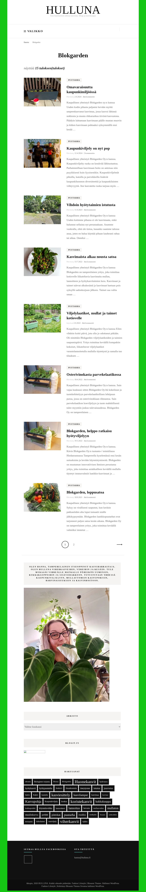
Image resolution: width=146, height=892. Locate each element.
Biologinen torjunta (42, 782)
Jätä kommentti (89, 97)
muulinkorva (31, 814)
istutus (97, 788)
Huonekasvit (85, 781)
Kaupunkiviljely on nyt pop (88, 148)
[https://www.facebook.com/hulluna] (28, 859)
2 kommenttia (89, 153)
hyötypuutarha (45, 788)
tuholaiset (40, 821)
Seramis (102, 815)
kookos (64, 801)
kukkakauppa (103, 801)
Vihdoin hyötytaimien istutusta (91, 205)
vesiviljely (52, 821)
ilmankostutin (71, 788)
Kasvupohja (33, 801)
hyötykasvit (30, 788)
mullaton (112, 808)
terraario (29, 821)
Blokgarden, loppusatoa (85, 492)
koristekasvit (81, 801)
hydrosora (104, 782)
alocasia (28, 782)
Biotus (55, 782)
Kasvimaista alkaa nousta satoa (91, 257)
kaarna (27, 795)
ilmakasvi (59, 788)
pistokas (56, 814)
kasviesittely (60, 795)
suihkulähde (113, 815)
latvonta (86, 808)
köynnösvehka (45, 808)
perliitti (45, 815)
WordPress (99, 886)
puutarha (69, 815)
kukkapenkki (30, 808)
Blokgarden (66, 782)
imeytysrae (85, 788)
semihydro (93, 815)
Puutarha (74, 80)
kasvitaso (105, 795)
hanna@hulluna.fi (82, 857)
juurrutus (108, 788)
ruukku (82, 814)
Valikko (35, 31)
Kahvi (35, 795)
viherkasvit (69, 821)
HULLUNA (73, 10)
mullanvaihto (98, 808)
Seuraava (118, 544)
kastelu (45, 795)
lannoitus (74, 808)
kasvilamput (81, 794)
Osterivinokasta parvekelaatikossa (94, 374)
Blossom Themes (73, 886)
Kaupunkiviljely (51, 801)
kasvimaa (95, 795)
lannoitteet (60, 808)
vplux (85, 821)
